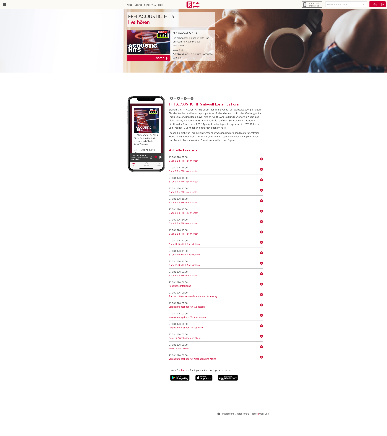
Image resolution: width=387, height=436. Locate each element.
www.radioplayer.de (193, 4)
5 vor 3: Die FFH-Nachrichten (183, 213)
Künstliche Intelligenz (180, 286)
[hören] (261, 159)
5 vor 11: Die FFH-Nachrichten (184, 254)
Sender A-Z (150, 4)
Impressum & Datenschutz (235, 413)
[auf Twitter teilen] (178, 98)
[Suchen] (364, 4)
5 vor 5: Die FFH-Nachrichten (183, 192)
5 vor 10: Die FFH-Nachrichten (184, 265)
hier (183, 370)
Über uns (264, 413)
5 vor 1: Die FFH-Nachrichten (183, 233)
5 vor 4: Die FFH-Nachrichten (183, 202)
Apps (129, 4)
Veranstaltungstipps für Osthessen (186, 327)
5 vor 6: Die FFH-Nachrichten (183, 181)
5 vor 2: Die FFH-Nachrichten (183, 223)
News (160, 4)
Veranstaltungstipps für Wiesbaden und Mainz (192, 359)
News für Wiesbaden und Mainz (185, 338)
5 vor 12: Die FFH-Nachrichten (184, 244)
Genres (138, 4)
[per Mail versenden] (192, 98)
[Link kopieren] (185, 98)
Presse (254, 413)
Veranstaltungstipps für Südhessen (187, 306)
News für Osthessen (179, 348)
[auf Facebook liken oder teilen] (171, 98)
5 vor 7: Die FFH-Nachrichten (183, 171)
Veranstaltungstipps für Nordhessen (187, 317)
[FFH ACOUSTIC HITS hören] (148, 42)
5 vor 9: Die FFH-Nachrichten (183, 275)
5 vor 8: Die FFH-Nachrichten (183, 160)
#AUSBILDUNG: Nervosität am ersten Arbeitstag (193, 296)
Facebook (218, 413)
